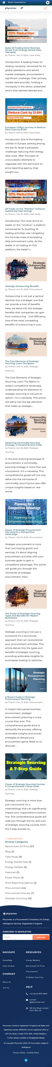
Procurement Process (17, 893)
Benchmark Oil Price (17, 846)
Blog (8, 851)
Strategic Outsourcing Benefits (22, 286)
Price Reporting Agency (19, 882)
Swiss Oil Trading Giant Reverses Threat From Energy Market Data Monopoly (23, 50)
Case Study (34, 55)
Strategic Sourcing (16, 898)
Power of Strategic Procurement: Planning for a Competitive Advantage (23, 532)
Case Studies (9, 966)
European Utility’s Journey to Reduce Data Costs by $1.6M (25, 128)
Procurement (36, 289)
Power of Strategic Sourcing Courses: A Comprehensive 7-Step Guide (25, 785)
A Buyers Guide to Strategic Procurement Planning (20, 698)
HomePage (7, 960)
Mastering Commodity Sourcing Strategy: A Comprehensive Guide (23, 444)
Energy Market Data (16, 862)
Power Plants (13, 877)
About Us (7, 982)
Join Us (6, 988)
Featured (10, 872)
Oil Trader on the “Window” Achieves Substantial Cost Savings (25, 210)
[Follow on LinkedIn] (47, 2)
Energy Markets (14, 867)
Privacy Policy (19, 1053)
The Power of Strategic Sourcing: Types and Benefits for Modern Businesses (23, 615)
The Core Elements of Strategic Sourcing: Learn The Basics (22, 362)
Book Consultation (17, 2)
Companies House (37, 1038)
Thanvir (11, 55)
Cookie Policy (33, 1053)
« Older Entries (13, 838)
